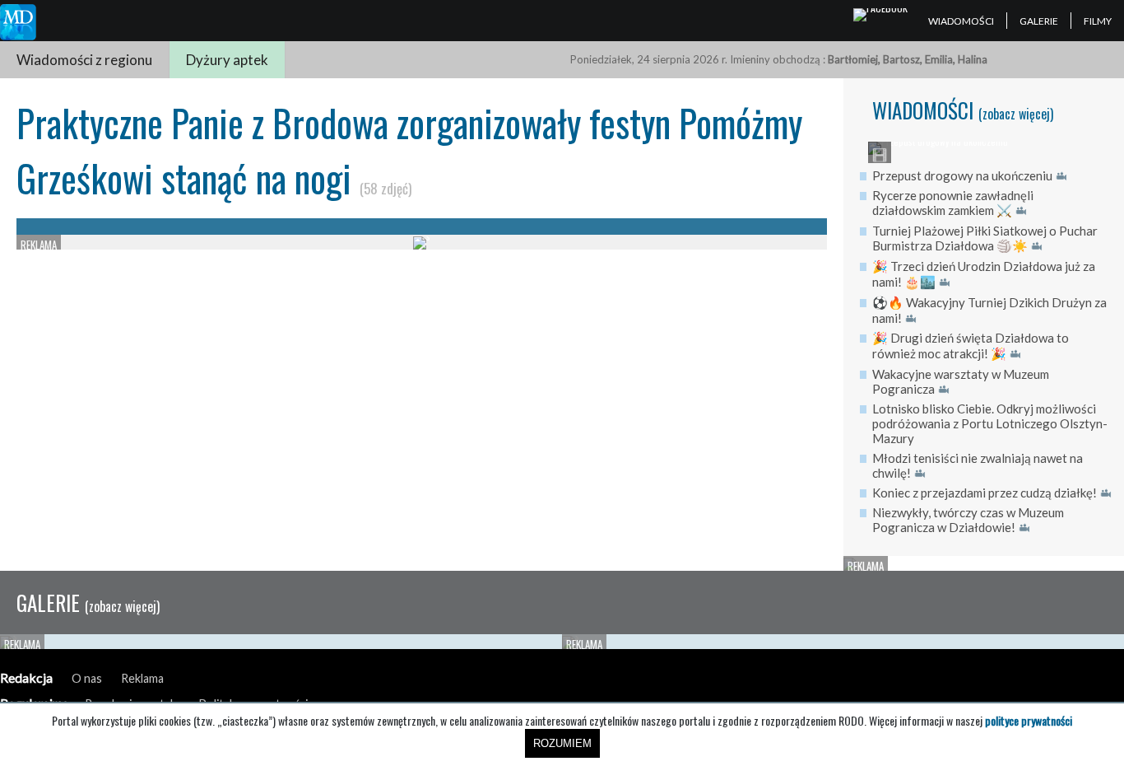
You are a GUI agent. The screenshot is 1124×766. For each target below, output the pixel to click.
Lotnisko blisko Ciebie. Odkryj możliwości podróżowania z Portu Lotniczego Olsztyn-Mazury (990, 423)
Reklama (142, 678)
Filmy (1098, 21)
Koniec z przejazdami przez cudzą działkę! (984, 492)
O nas (87, 678)
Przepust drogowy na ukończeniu (962, 175)
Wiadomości (961, 21)
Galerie (1038, 21)
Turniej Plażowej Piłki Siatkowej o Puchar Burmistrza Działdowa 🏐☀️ (985, 238)
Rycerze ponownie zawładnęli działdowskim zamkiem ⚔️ (952, 202)
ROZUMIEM (562, 743)
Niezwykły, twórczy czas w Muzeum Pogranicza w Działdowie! (968, 520)
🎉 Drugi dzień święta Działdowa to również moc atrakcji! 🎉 (970, 345)
